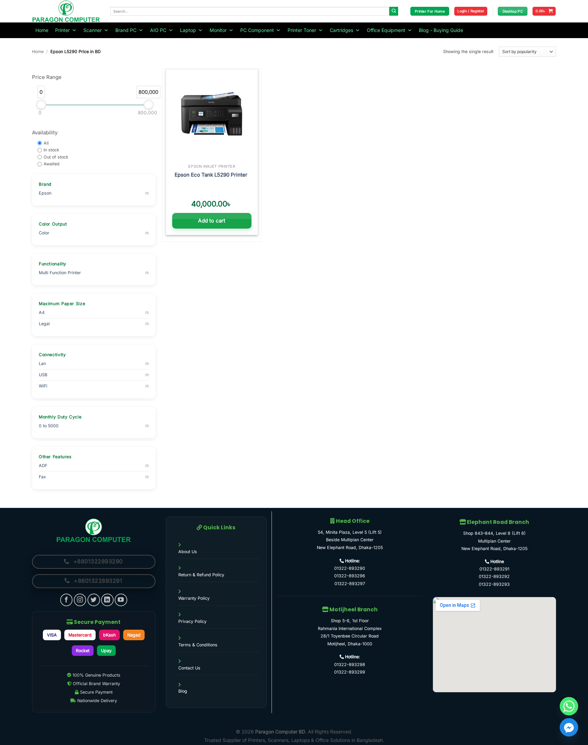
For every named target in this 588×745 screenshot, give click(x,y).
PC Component (257, 30)
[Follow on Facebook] (66, 600)
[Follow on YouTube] (121, 600)
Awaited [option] (52, 164)
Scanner (92, 30)
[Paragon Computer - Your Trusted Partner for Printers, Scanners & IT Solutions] (66, 11)
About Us (187, 551)
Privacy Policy (192, 621)
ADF (43, 465)
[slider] (41, 104)
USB (43, 374)
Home (41, 30)
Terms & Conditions (197, 644)
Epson (45, 193)
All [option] (46, 143)
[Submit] (393, 11)
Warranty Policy (194, 598)
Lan (42, 363)
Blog (182, 691)
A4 (42, 312)
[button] (470, 11)
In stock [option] (51, 149)
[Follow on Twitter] (93, 600)
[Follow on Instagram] (80, 600)
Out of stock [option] (56, 157)
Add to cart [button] (211, 220)
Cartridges (341, 30)
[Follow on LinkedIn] (107, 600)
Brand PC (125, 30)
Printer (62, 30)
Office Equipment (386, 30)
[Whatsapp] (569, 706)
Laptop (188, 30)
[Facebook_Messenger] (569, 727)
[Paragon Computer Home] (94, 530)
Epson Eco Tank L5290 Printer (212, 174)
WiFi (43, 385)
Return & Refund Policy (201, 574)
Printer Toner (302, 30)
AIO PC (158, 30)
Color (44, 233)
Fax (42, 476)
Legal (44, 323)
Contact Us (189, 667)
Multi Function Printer (60, 272)
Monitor (218, 30)
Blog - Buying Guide (441, 30)
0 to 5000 (49, 425)
